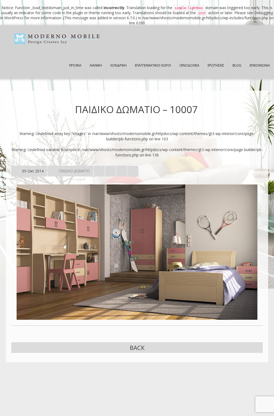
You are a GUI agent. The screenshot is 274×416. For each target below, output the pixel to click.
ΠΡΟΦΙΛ (75, 65)
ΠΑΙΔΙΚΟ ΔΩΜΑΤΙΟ (74, 171)
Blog (237, 65)
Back (137, 348)
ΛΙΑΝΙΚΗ (96, 65)
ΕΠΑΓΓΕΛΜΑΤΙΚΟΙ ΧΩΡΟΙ (153, 65)
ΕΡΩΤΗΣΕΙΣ (216, 65)
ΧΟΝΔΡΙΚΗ (118, 65)
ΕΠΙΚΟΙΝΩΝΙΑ (260, 65)
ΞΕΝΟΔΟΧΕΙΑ (189, 65)
